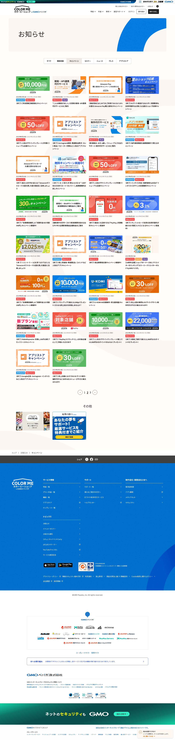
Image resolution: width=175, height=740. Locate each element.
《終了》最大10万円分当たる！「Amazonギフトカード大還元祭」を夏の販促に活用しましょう (33, 186)
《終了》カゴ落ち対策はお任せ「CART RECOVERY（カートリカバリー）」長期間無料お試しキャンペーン (69, 186)
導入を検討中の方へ (121, 6)
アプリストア (123, 61)
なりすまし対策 (99, 687)
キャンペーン (74, 61)
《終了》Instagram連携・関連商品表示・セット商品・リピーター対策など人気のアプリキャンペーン (69, 146)
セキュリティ (72, 734)
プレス (111, 61)
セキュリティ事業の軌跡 (111, 687)
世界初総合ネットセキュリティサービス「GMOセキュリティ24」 (42, 684)
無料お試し (154, 11)
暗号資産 (116, 734)
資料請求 (141, 11)
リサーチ (93, 734)
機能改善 (60, 61)
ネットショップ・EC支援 (49, 734)
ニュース (100, 61)
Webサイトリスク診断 (78, 684)
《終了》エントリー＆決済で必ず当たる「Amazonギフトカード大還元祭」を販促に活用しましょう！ (33, 265)
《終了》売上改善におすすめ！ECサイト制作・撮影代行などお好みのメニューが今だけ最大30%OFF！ (69, 379)
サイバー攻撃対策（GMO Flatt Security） (82, 687)
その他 (134, 734)
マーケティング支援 (83, 734)
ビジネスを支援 (62, 734)
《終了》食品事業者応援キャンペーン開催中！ (105, 262)
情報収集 (100, 734)
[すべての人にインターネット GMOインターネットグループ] (158, 1)
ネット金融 (108, 734)
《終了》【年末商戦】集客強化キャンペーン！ (31, 103)
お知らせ (150, 6)
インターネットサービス (33, 734)
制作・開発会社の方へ (138, 6)
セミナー (88, 61)
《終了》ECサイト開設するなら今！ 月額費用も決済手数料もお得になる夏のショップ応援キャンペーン (142, 106)
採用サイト (95, 652)
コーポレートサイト (83, 652)
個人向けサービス (125, 734)
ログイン (131, 11)
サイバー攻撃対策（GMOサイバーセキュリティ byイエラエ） (54, 687)
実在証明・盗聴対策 (32, 687)
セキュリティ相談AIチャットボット (94, 684)
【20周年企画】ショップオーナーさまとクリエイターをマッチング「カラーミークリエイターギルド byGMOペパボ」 (142, 265)
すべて (49, 61)
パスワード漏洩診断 (65, 684)
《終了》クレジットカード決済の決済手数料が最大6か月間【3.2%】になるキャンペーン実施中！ (142, 225)
